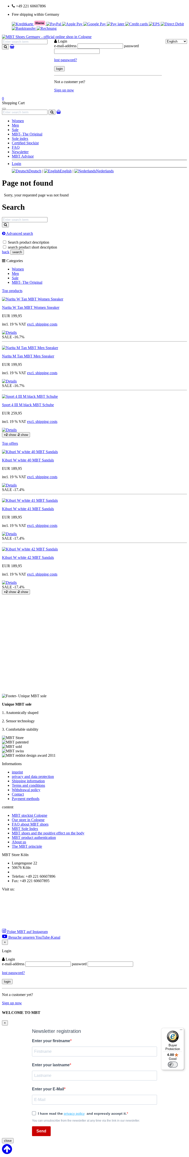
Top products (12, 291)
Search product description (28, 242)
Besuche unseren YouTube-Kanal (33, 937)
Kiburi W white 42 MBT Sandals (28, 557)
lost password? (65, 60)
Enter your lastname (51, 1065)
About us (19, 842)
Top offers (10, 443)
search (17, 252)
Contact (18, 794)
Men (15, 125)
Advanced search (19, 233)
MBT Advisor (23, 156)
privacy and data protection (33, 776)
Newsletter (20, 152)
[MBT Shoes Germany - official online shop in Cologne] (47, 37)
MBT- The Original (27, 134)
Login (16, 164)
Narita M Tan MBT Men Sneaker (28, 356)
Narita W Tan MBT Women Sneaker (30, 307)
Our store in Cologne (28, 820)
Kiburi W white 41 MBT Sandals (28, 509)
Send (41, 1131)
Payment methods (25, 799)
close (8, 1140)
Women (18, 121)
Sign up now (64, 90)
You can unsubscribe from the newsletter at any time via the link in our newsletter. (86, 1120)
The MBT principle (27, 846)
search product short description (32, 247)
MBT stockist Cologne (29, 815)
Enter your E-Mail (48, 1089)
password (131, 46)
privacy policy (74, 1113)
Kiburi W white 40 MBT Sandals (28, 460)
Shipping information (28, 781)
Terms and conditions (28, 785)
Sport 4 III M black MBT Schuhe (28, 405)
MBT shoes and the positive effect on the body (48, 833)
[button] (9, 332)
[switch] (173, 1065)
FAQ (16, 147)
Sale (15, 130)
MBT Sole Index (25, 829)
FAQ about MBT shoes (30, 824)
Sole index (20, 138)
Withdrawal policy (26, 790)
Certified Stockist (25, 143)
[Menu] (181, 1031)
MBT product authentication (34, 837)
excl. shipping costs (42, 324)
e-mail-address (65, 46)
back (5, 252)
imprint (17, 772)
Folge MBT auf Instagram (27, 932)
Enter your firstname (51, 1041)
